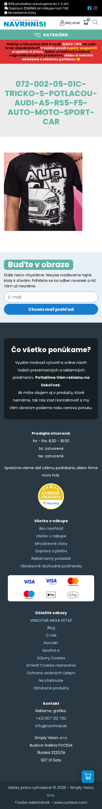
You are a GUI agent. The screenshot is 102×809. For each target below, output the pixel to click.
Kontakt (51, 642)
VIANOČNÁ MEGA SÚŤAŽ (51, 620)
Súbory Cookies (51, 658)
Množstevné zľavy (51, 543)
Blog (51, 627)
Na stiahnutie (51, 680)
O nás (51, 635)
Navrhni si (51, 650)
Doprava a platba (51, 551)
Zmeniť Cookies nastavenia (51, 665)
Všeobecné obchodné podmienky (51, 566)
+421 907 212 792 (51, 718)
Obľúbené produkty (51, 688)
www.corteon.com (70, 802)
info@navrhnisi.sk (51, 726)
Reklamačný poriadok (51, 558)
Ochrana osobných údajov (51, 673)
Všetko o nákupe (51, 536)
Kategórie (55, 35)
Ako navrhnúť (51, 528)
